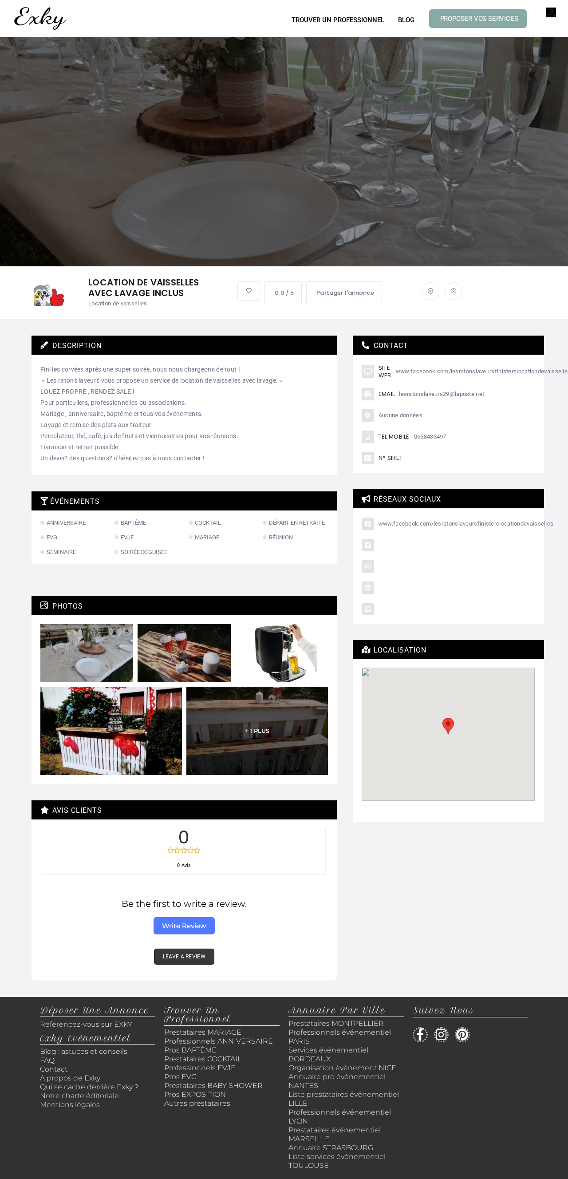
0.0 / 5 (284, 293)
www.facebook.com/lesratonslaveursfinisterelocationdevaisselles (466, 523)
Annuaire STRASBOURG (330, 1147)
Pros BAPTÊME (190, 1050)
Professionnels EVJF (199, 1068)
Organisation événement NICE (342, 1068)
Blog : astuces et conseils (84, 1051)
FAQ (47, 1060)
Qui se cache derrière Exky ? (89, 1087)
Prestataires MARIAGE (202, 1032)
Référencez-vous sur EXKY (86, 1024)
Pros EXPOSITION (195, 1094)
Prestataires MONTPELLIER (336, 1023)
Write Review (184, 926)
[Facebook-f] (420, 1034)
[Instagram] (441, 1034)
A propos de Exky (71, 1078)
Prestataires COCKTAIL (202, 1059)
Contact (53, 1069)
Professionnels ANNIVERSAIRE (218, 1041)
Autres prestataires (197, 1103)
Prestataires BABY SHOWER (213, 1085)
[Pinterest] (462, 1034)
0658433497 (430, 436)
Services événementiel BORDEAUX (328, 1054)
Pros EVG (180, 1076)
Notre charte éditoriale (79, 1096)
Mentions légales (70, 1104)
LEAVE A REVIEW (184, 956)
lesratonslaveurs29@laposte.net (441, 394)
